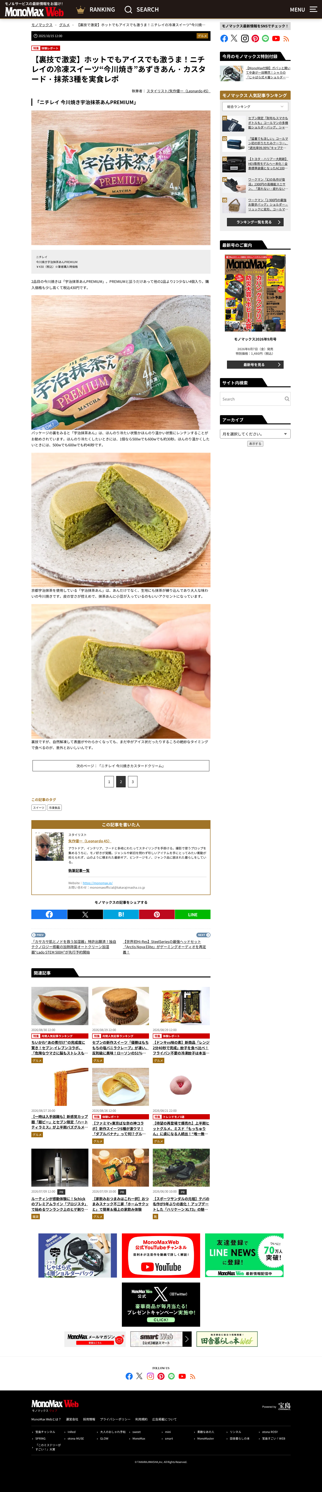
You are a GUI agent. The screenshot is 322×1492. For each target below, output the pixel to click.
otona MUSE (76, 1438)
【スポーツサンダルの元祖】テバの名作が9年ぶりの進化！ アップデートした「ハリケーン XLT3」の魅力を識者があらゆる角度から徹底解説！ (181, 1209)
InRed (71, 1432)
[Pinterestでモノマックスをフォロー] (255, 40)
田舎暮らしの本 (240, 1438)
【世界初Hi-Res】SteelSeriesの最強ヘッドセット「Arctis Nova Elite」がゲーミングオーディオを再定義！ (164, 947)
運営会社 (72, 1419)
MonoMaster (205, 1438)
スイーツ (38, 808)
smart (169, 1438)
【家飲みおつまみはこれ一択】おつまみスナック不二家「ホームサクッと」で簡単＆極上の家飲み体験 (120, 1204)
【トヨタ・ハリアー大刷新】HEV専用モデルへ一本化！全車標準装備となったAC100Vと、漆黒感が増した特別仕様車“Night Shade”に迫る (268, 164)
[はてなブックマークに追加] (121, 914)
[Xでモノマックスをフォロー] (234, 40)
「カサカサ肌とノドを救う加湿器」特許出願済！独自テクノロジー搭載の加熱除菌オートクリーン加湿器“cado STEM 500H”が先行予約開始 (73, 947)
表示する (255, 443)
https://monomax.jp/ (98, 883)
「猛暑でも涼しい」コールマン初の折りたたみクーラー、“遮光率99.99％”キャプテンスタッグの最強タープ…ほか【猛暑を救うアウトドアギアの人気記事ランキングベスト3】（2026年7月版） (268, 143)
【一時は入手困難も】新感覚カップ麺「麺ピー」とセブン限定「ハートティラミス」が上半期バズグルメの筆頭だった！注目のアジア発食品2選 (59, 1127)
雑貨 (36, 1216)
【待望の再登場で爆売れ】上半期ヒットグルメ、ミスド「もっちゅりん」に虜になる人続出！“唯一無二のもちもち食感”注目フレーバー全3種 (181, 1134)
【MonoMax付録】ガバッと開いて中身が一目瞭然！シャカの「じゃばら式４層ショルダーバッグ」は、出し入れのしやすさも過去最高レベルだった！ (268, 73)
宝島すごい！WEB (273, 1438)
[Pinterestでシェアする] (157, 914)
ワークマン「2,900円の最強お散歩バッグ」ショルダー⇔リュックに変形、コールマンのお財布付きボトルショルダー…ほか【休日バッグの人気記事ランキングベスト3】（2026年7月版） (268, 205)
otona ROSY (270, 1432)
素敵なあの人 (205, 1432)
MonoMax (138, 1438)
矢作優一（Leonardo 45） (89, 840)
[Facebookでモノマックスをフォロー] (224, 40)
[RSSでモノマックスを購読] (192, 1377)
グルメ (202, 36)
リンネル (235, 1432)
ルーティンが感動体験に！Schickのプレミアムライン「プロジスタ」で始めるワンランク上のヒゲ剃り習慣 (59, 1206)
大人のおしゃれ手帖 (113, 1432)
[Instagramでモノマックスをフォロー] (245, 40)
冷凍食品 (54, 808)
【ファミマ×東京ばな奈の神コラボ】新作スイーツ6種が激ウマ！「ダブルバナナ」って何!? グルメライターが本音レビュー (119, 1131)
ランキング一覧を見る (254, 221)
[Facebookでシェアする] (49, 914)
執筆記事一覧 (79, 870)
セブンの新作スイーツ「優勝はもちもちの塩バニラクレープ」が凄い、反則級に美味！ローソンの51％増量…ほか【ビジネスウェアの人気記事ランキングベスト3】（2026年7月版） (120, 1055)
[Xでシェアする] (85, 914)
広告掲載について (164, 1419)
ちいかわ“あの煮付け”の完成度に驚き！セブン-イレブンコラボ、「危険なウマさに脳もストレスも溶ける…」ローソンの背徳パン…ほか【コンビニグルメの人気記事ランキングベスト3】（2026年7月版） (59, 1055)
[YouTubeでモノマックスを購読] (276, 40)
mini (168, 1432)
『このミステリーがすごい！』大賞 (48, 1447)
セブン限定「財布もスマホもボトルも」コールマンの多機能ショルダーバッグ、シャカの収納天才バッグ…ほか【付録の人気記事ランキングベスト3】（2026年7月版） (268, 123)
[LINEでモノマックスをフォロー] (265, 40)
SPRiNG (40, 1438)
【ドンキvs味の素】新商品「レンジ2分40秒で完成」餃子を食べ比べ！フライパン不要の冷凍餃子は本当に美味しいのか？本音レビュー (181, 1050)
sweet (136, 1432)
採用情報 (89, 1419)
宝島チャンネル (45, 1432)
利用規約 (141, 1419)
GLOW (104, 1438)
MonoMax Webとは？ (46, 1419)
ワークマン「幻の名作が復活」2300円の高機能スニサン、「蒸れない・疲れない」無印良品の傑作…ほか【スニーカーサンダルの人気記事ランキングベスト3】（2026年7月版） (268, 184)
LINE (193, 914)
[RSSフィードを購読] (286, 40)
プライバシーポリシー (115, 1419)
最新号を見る (254, 364)
